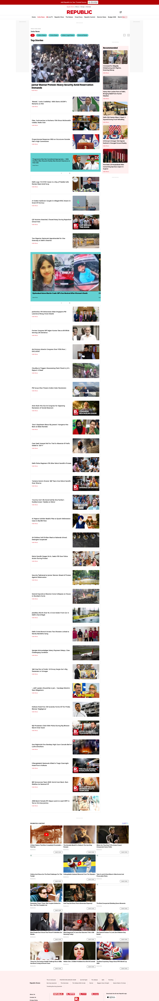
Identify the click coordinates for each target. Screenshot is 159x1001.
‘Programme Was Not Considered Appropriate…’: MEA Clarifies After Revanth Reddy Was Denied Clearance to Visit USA (51, 161)
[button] (70, 174)
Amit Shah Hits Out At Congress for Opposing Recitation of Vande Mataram (48, 388)
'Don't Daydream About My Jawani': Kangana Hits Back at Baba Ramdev (50, 407)
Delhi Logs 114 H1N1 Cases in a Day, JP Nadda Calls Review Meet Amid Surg (50, 183)
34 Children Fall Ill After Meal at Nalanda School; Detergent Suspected (49, 520)
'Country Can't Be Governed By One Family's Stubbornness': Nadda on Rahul (48, 482)
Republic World (70, 7)
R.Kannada (88, 7)
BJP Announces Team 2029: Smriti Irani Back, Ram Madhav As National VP (50, 764)
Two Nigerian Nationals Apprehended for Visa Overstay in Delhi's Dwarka (48, 239)
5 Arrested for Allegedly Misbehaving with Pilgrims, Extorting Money (112, 68)
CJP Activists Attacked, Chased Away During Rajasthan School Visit (51, 221)
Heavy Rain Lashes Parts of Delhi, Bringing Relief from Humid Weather (114, 94)
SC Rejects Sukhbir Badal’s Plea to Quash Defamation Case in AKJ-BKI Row (51, 501)
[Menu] (120, 12)
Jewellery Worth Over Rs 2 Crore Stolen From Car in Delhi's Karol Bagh (50, 595)
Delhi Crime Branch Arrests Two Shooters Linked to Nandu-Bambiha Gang (50, 614)
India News (35, 90)
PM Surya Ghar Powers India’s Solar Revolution (49, 369)
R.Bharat (77, 7)
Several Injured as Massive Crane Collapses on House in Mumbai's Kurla (51, 576)
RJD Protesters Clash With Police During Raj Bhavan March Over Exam (50, 708)
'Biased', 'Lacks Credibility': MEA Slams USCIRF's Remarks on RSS (49, 103)
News (32, 29)
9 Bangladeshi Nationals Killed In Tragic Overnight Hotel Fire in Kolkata (50, 745)
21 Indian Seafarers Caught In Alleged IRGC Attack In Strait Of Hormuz (51, 202)
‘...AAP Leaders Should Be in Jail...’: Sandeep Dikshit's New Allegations (51, 670)
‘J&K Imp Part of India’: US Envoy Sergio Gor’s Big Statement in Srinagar (49, 651)
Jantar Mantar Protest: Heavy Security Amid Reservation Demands (62, 86)
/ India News (37, 29)
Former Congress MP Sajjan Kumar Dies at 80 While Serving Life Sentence (50, 313)
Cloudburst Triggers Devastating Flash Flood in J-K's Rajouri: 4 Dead (50, 350)
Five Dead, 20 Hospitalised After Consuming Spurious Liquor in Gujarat (113, 167)
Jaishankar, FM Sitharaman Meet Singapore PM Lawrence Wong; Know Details (49, 294)
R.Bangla (82, 7)
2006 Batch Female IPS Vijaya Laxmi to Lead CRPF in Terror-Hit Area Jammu (50, 783)
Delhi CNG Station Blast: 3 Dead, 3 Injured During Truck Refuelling (114, 118)
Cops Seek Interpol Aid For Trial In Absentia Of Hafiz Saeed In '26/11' (51, 425)
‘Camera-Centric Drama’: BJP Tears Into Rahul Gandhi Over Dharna (51, 463)
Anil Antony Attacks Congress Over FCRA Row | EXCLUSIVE (49, 331)
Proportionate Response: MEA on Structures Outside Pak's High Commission (51, 140)
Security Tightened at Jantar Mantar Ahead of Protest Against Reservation (51, 557)
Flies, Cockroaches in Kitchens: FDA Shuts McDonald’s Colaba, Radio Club (51, 121)
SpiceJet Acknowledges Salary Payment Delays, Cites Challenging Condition (51, 633)
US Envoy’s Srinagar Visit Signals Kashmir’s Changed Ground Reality (115, 142)
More (123, 17)
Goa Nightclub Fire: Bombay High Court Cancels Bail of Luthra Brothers (52, 727)
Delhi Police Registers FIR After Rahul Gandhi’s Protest (51, 444)
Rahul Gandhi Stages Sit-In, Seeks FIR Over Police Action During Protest (50, 538)
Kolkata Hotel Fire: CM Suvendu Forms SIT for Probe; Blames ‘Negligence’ (51, 689)
